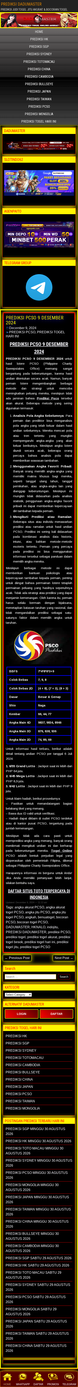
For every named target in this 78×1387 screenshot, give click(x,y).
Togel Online (61, 850)
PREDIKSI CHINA (39, 69)
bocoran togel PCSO (32, 922)
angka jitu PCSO (37, 912)
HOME (7, 1384)
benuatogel (46, 917)
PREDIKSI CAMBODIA (39, 77)
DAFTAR (38, 1384)
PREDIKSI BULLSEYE (39, 84)
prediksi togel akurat (42, 937)
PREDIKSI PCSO (39, 107)
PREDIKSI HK (39, 39)
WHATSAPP (23, 1384)
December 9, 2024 (22, 328)
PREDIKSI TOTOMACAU (39, 62)
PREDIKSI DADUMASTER (21, 4)
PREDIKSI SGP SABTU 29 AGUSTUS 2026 (39, 1258)
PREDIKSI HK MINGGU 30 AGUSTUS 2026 (38, 1141)
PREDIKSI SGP (39, 47)
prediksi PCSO (59, 932)
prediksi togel (16, 937)
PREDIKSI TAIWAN (39, 99)
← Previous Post (17, 958)
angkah (30, 917)
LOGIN (21, 1013)
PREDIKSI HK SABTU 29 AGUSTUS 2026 (37, 1265)
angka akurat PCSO (29, 907)
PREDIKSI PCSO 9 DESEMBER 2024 (34, 320)
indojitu (52, 927)
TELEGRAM (69, 1384)
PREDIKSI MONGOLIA (39, 114)
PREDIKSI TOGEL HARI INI (38, 121)
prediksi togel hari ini (40, 942)
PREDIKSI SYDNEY (39, 54)
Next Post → (64, 958)
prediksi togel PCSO (35, 947)
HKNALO (38, 927)
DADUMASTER (18, 927)
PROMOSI (53, 1384)
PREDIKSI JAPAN (39, 91)
